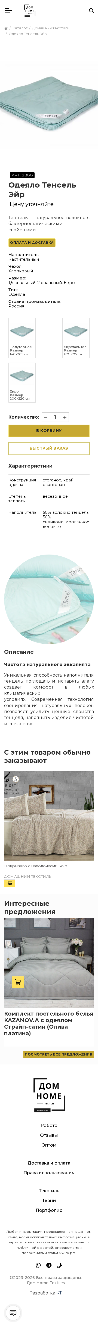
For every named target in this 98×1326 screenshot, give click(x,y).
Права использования (49, 1172)
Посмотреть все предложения (58, 1054)
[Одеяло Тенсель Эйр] (49, 105)
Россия (16, 306)
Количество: (23, 417)
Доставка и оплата (49, 1163)
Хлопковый (20, 270)
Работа (49, 1125)
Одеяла (16, 294)
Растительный (23, 259)
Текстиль (49, 1190)
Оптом (49, 1145)
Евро (69, 282)
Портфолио (49, 1210)
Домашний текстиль (28, 876)
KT (59, 1293)
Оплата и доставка (32, 243)
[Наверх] (83, 1311)
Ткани (49, 1200)
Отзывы (49, 1135)
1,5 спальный (21, 282)
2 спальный (49, 282)
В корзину (49, 430)
